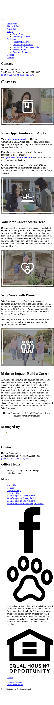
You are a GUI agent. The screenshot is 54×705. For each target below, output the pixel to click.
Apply (10, 31)
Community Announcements (26, 47)
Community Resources (23, 44)
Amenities (11, 29)
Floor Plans (12, 23)
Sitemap (10, 678)
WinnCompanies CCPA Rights (21, 501)
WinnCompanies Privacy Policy (21, 498)
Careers (10, 55)
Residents (11, 39)
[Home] (19, 16)
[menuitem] (30, 23)
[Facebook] (30, 552)
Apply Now (18, 34)
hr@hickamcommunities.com (17, 157)
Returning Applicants (22, 36)
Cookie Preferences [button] (14, 682)
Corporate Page (14, 490)
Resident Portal (19, 49)
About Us (11, 485)
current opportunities (17, 139)
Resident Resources (21, 42)
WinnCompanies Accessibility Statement (25, 503)
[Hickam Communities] (16, 435)
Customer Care (14, 493)
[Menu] (2, 19)
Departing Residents (22, 52)
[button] (30, 601)
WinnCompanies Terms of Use (21, 495)
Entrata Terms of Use (15, 685)
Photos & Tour (13, 26)
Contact (10, 57)
